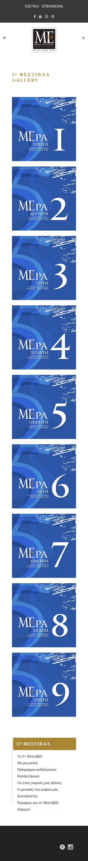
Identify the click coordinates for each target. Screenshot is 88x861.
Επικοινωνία (52, 6)
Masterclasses (28, 776)
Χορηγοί (23, 809)
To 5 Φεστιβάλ (29, 756)
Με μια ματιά (27, 763)
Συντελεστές (27, 796)
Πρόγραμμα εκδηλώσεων (37, 769)
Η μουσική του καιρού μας (37, 789)
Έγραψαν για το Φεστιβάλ (38, 803)
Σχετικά (32, 6)
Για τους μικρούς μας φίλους (39, 783)
